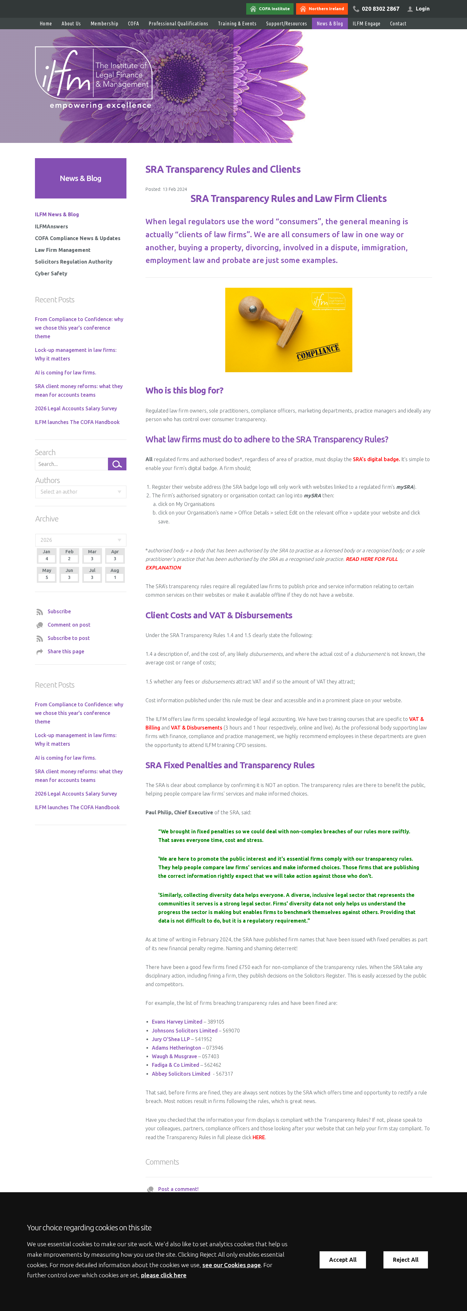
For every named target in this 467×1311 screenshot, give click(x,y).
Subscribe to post (69, 638)
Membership (104, 23)
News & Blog (330, 23)
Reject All (405, 1260)
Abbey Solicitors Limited (181, 1074)
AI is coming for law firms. (65, 372)
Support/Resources (286, 23)
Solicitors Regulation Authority (73, 262)
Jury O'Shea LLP (171, 1039)
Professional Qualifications (178, 23)
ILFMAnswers (51, 226)
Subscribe (59, 611)
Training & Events (237, 23)
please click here (163, 1275)
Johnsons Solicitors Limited (185, 1030)
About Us (71, 23)
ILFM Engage (367, 23)
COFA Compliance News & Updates (77, 238)
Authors (47, 480)
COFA (133, 23)
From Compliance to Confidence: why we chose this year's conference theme (79, 327)
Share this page (66, 651)
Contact (398, 23)
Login (423, 8)
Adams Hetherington (176, 1048)
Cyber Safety (51, 273)
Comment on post (69, 625)
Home (46, 23)
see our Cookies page (231, 1264)
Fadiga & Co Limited (175, 1065)
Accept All (342, 1260)
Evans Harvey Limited (177, 1022)
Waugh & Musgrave (174, 1056)
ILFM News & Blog (57, 214)
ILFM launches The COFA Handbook (77, 422)
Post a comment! (178, 1189)
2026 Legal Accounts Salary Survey (76, 408)
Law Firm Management (63, 250)
